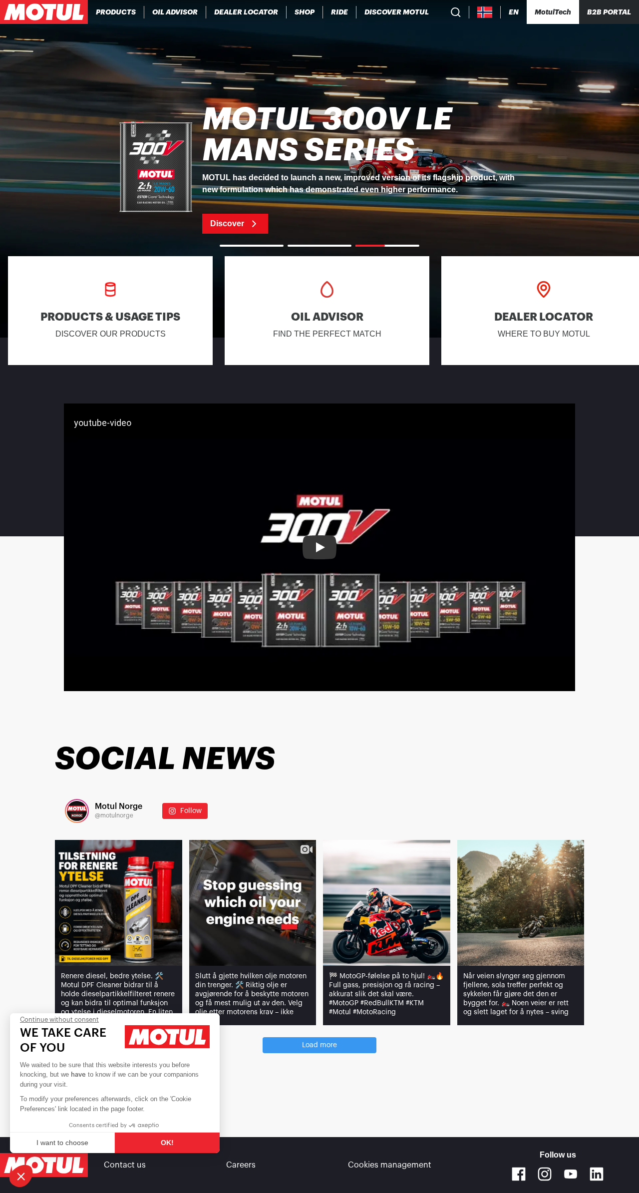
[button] (21, 1176)
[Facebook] (519, 1174)
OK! (167, 1143)
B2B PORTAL (609, 11)
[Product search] (456, 12)
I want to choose (62, 1143)
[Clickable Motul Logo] (44, 12)
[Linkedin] (597, 1174)
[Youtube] (571, 1174)
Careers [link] (241, 1165)
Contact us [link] (125, 1165)
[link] (305, 12)
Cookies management (389, 1165)
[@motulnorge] (77, 811)
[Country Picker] (485, 12)
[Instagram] (545, 1174)
